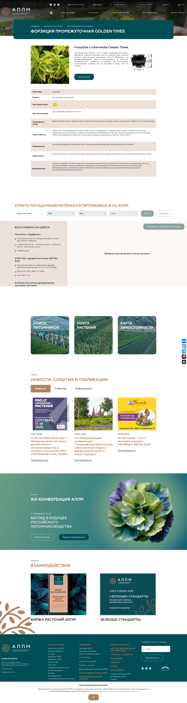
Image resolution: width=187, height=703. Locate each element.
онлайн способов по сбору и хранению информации (115, 691)
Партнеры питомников (87, 651)
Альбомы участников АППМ (120, 674)
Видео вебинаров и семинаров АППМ (93, 669)
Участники (84, 658)
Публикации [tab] (83, 388)
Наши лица (52, 665)
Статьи (113, 666)
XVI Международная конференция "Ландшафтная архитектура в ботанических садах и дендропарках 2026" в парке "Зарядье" (93, 446)
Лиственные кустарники (80, 26)
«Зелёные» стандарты (121, 655)
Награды (51, 673)
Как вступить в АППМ (56, 648)
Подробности (39, 460)
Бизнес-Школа (177, 13)
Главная (35, 26)
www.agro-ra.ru (23, 275)
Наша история (53, 662)
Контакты (51, 654)
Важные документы (55, 670)
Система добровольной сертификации (122, 650)
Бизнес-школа (86, 665)
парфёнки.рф (23, 251)
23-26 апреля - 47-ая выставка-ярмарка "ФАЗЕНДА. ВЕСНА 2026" (134, 441)
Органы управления (55, 651)
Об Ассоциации (68, 13)
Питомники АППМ (85, 648)
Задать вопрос (97, 4)
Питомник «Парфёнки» (28, 234)
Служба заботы (119, 4)
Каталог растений (53, 26)
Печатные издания (120, 13)
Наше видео (116, 658)
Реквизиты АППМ (54, 656)
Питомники (93, 13)
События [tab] (61, 388)
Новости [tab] (40, 388)
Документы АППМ (54, 659)
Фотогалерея (117, 670)
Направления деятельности (58, 667)
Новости (114, 662)
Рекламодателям (54, 676)
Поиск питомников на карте (89, 654)
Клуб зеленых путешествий (93, 673)
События (113, 679)
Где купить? (84, 77)
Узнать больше (42, 537)
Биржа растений (150, 13)
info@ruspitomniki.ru (8, 672)
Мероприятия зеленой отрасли (90, 678)
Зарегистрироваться (74, 537)
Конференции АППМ (118, 676)
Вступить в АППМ (145, 4)
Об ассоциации (56, 645)
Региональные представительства (61, 678)
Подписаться (152, 658)
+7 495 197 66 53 (6, 669)
